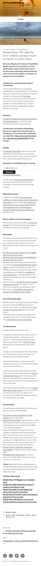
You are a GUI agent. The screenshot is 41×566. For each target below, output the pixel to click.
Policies (5, 561)
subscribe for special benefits (17, 138)
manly (28, 515)
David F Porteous (29, 342)
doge (14, 515)
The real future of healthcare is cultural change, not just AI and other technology (20, 200)
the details (26, 96)
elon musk (20, 515)
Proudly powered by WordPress (19, 561)
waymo (8, 517)
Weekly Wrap (11, 512)
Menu (21, 19)
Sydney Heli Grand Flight (11, 420)
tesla (34, 515)
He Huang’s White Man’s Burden (14, 455)
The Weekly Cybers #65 (11, 151)
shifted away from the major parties (19, 320)
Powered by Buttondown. (12, 175)
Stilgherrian (13, 2)
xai (13, 517)
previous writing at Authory (24, 180)
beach (8, 515)
